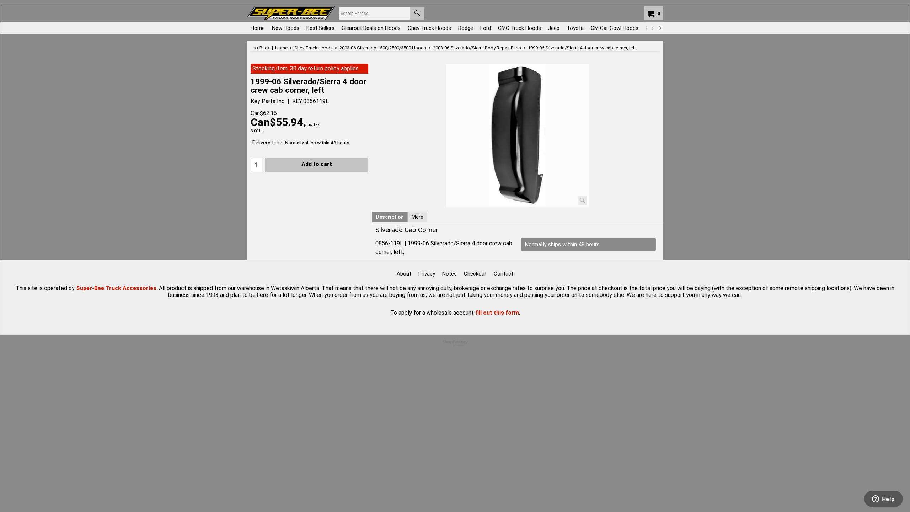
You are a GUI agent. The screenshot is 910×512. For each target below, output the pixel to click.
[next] (660, 28)
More (417, 217)
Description (390, 217)
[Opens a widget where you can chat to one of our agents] (883, 499)
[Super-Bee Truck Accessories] (291, 13)
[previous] (652, 28)
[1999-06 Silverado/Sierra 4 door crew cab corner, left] (517, 135)
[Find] (417, 13)
